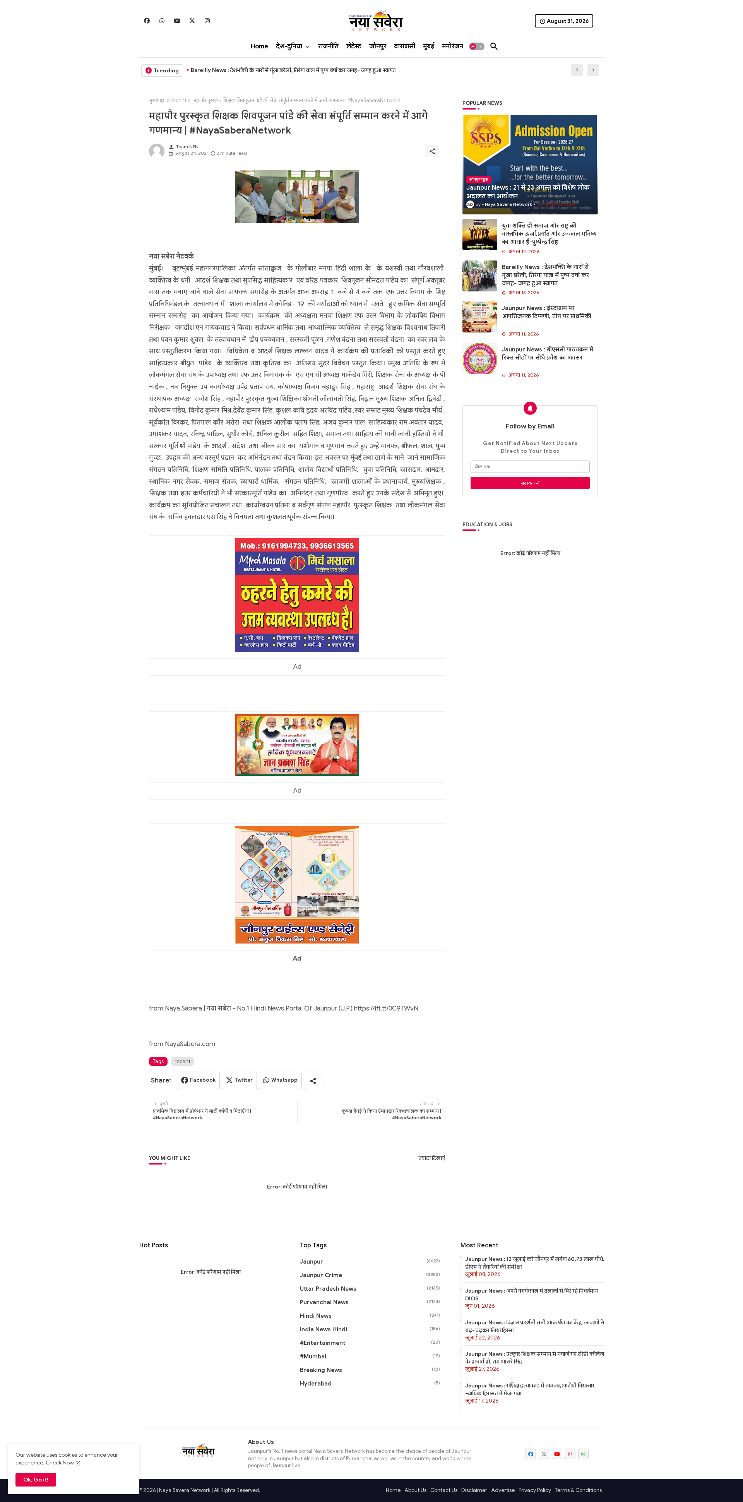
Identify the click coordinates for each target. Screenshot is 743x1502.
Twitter (244, 1080)
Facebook (203, 1080)
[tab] (259, 46)
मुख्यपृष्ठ (156, 100)
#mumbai (370, 1356)
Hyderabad (370, 1383)
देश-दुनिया (289, 46)
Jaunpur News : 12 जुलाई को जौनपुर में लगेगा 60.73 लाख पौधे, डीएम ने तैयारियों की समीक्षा (534, 1262)
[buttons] (147, 21)
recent (179, 100)
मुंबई (428, 46)
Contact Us (443, 1490)
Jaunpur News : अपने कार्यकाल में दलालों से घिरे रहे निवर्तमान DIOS (531, 1294)
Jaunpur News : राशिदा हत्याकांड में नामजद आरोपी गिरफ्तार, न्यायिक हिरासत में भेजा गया (530, 1389)
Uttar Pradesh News (370, 1288)
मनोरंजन (452, 46)
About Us (415, 1490)
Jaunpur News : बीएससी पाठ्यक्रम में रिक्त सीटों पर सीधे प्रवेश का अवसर (547, 353)
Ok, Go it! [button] (35, 1479)
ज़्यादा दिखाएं (431, 1158)
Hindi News (370, 1315)
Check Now (60, 1462)
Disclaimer (474, 1490)
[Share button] (313, 1080)
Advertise (503, 1490)
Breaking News (370, 1370)
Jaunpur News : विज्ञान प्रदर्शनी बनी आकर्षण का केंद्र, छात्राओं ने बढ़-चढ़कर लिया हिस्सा (534, 1326)
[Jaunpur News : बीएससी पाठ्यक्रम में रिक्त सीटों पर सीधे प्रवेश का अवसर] (479, 358)
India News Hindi (370, 1329)
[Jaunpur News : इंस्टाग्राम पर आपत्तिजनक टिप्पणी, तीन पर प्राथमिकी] (479, 316)
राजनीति (328, 46)
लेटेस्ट (353, 46)
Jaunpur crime (370, 1275)
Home (259, 46)
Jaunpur (370, 1261)
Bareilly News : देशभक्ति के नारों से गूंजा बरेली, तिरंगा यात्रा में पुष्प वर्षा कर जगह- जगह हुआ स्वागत (293, 70)
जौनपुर (377, 46)
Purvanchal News (370, 1302)
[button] (476, 46)
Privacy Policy (535, 1490)
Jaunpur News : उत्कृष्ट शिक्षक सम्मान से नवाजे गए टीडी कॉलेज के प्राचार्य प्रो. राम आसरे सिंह (534, 1357)
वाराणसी (404, 46)
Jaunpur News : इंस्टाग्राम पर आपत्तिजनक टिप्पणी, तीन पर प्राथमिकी (546, 312)
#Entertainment (370, 1342)
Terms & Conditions (578, 1490)
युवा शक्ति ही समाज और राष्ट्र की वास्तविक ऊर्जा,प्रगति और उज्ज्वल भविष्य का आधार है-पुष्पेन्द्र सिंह (549, 233)
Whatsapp (284, 1080)
